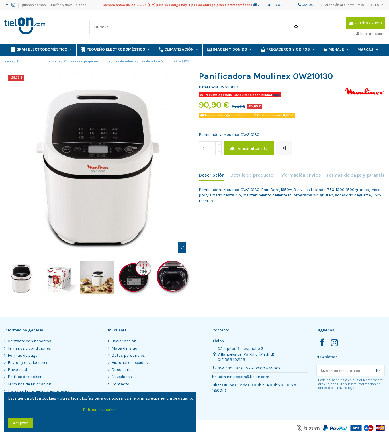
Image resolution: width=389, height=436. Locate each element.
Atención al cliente (340, 5)
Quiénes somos (34, 5)
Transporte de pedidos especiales (38, 391)
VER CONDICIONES (272, 5)
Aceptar (20, 423)
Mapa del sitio (124, 348)
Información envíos (300, 175)
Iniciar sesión (124, 341)
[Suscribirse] (378, 370)
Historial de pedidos (130, 362)
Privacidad (17, 369)
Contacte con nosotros (29, 341)
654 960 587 (311, 5)
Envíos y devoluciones (68, 5)
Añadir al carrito (253, 148)
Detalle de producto (251, 175)
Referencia (208, 87)
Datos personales (128, 355)
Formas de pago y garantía (356, 175)
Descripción (211, 175)
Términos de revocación (29, 384)
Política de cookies (25, 376)
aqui (276, 95)
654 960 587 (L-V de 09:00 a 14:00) (249, 368)
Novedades (122, 376)
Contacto (120, 384)
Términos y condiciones (29, 348)
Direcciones (123, 369)
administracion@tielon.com (243, 376)
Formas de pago (23, 355)
